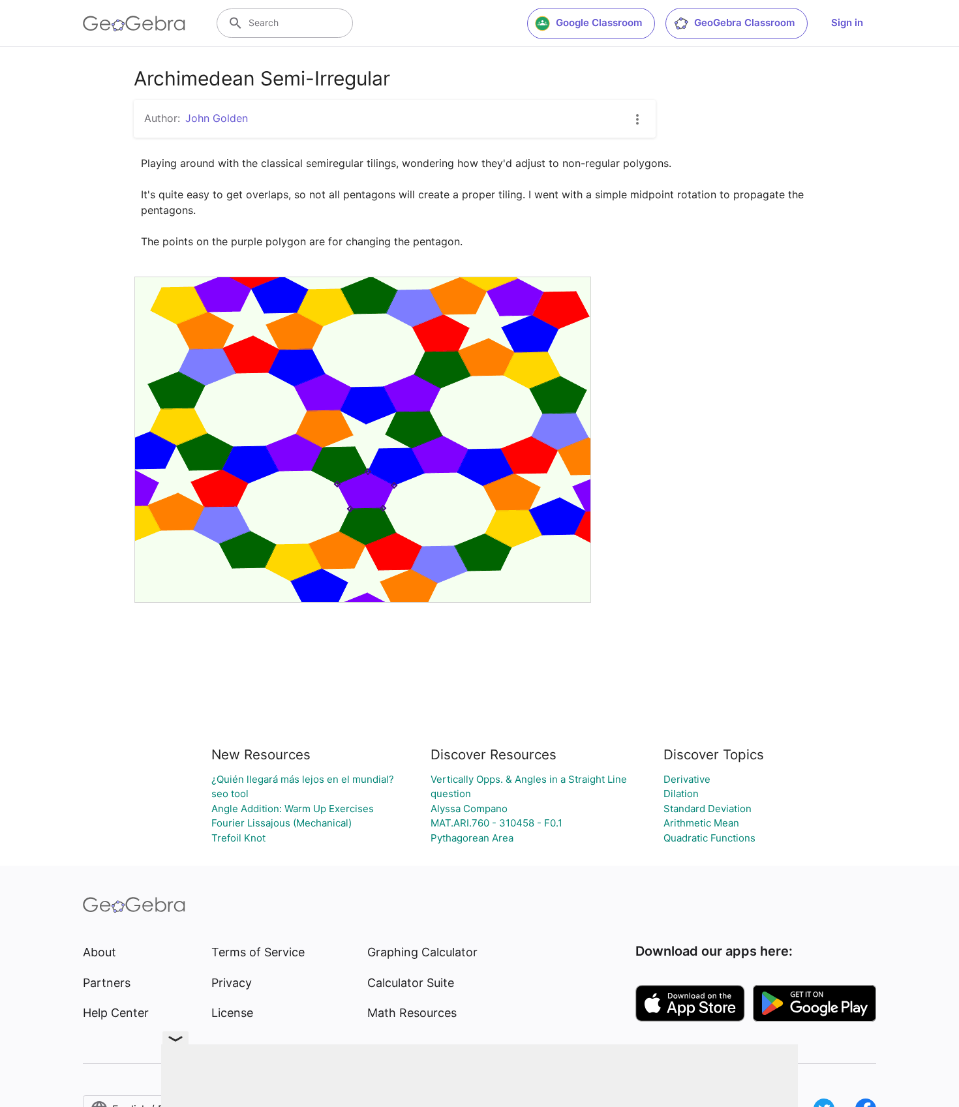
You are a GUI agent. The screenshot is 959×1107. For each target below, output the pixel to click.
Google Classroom (599, 22)
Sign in (847, 22)
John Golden (216, 118)
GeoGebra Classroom (744, 22)
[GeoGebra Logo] (134, 23)
